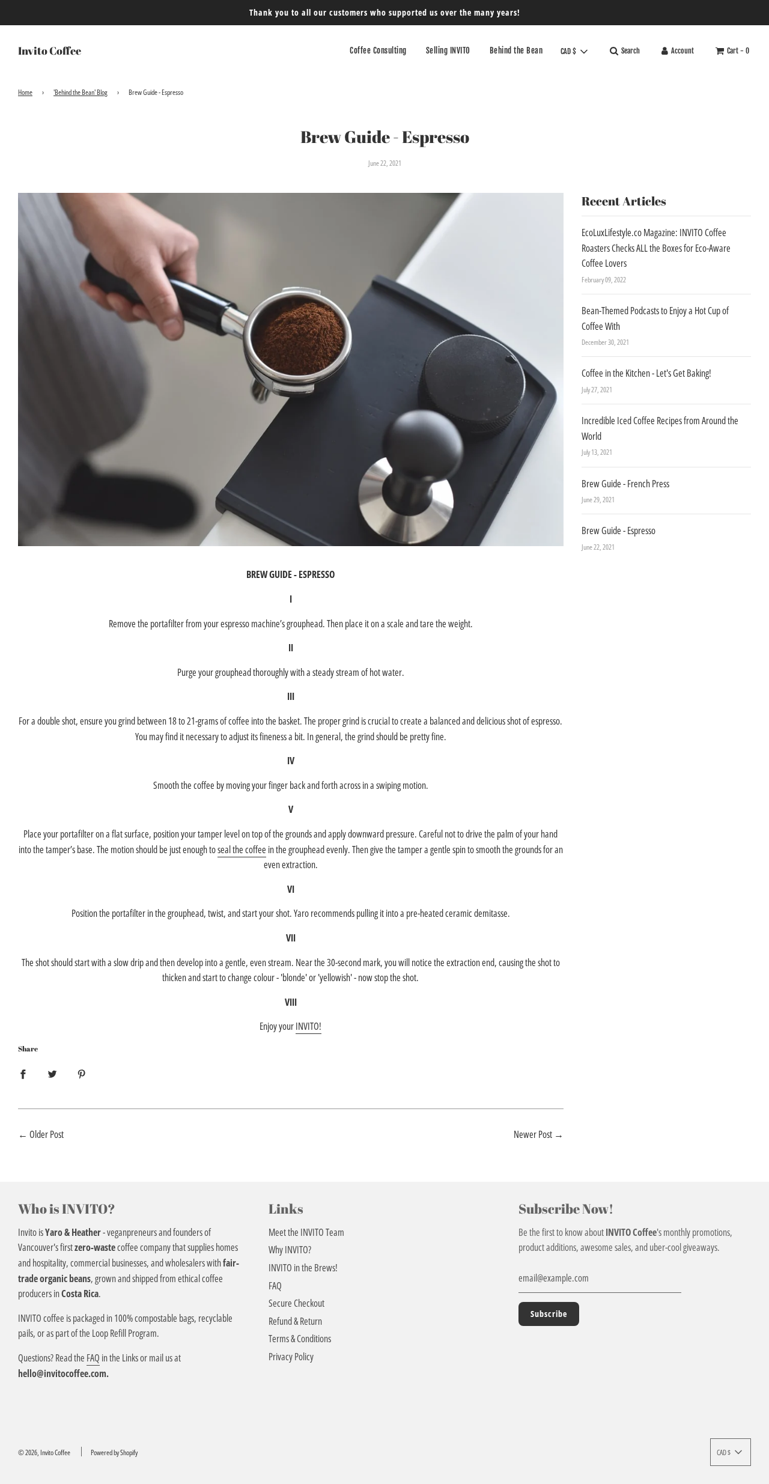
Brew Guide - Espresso (618, 530)
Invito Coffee (49, 50)
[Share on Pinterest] (82, 1074)
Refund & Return (295, 1321)
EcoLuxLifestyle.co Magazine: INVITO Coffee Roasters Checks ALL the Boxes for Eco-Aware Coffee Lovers (656, 248)
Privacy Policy (291, 1356)
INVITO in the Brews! (303, 1267)
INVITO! (308, 1026)
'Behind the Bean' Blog (80, 92)
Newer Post (533, 1134)
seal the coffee (241, 849)
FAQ (93, 1357)
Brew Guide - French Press (625, 483)
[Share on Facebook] (23, 1074)
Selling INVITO (448, 51)
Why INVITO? (290, 1249)
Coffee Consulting (378, 51)
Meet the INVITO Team (306, 1232)
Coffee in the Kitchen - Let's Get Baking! (646, 373)
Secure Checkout (296, 1303)
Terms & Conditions (300, 1338)
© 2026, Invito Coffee (44, 1452)
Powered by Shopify (114, 1452)
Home (25, 92)
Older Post (46, 1134)
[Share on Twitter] (52, 1074)
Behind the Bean (516, 51)
